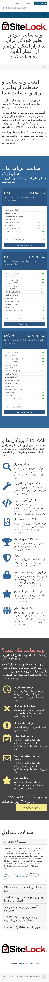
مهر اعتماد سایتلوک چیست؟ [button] (22, 927)
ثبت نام (28, 3)
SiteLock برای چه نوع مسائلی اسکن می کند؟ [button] (23, 898)
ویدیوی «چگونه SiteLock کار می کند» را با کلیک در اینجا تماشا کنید (24, 876)
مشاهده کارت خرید (40, 3)
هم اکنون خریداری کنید (24, 245)
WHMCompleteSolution (29, 963)
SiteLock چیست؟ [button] (15, 841)
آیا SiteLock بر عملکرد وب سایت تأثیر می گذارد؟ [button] (21, 918)
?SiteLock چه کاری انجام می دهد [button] (23, 889)
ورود (23, 3)
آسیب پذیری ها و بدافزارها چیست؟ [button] (20, 908)
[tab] (24, 841)
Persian (16, 3)
